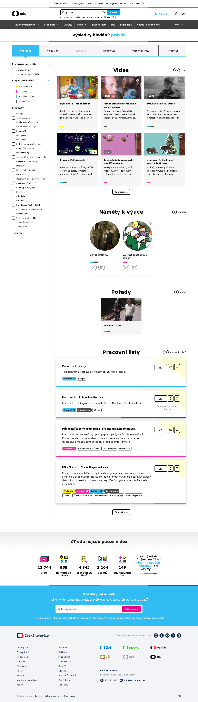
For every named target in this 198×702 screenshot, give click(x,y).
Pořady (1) (172, 50)
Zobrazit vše (121, 191)
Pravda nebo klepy (74, 366)
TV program (111, 3)
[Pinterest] (183, 14)
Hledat (113, 12)
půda (114, 17)
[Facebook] (176, 14)
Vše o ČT (140, 3)
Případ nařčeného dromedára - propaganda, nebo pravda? (99, 428)
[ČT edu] (19, 14)
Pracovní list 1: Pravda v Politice (82, 397)
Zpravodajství (77, 3)
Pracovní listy (99, 24)
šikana (107, 17)
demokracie (87, 17)
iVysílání (99, 3)
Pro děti (123, 3)
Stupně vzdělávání (25, 24)
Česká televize (60, 3)
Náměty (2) (109, 50)
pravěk (77, 17)
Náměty (81, 24)
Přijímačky (126, 24)
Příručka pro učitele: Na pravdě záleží (86, 467)
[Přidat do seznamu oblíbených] (94, 80)
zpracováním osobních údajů (150, 617)
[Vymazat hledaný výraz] (104, 12)
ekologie (98, 17)
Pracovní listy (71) (140, 50)
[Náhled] (171, 367)
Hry (113, 24)
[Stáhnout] (161, 367)
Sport (89, 3)
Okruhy (67, 24)
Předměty (50, 24)
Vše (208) (25, 50)
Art (131, 3)
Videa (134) (53, 50)
